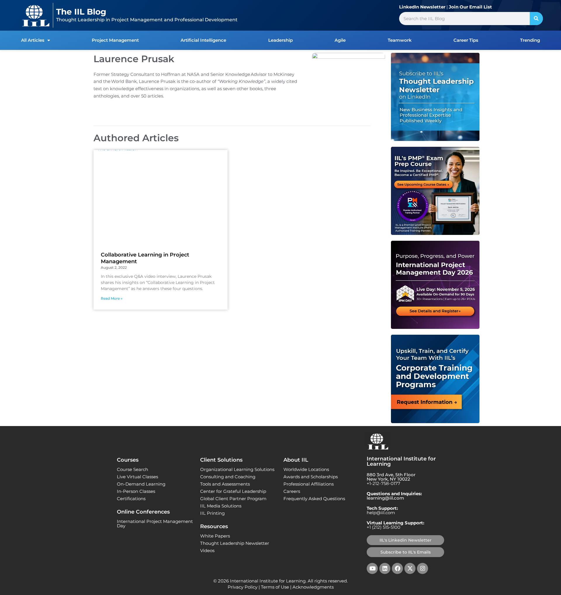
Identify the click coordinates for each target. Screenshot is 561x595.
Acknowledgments (313, 587)
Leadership (280, 40)
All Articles (32, 40)
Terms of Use (275, 587)
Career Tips (465, 40)
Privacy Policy (242, 587)
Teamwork (400, 40)
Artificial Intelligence (203, 40)
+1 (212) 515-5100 (383, 527)
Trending (530, 40)
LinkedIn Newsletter (422, 7)
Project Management (115, 40)
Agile (340, 40)
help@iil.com (381, 512)
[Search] (536, 18)
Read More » (111, 298)
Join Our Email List (470, 7)
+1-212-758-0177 (383, 483)
